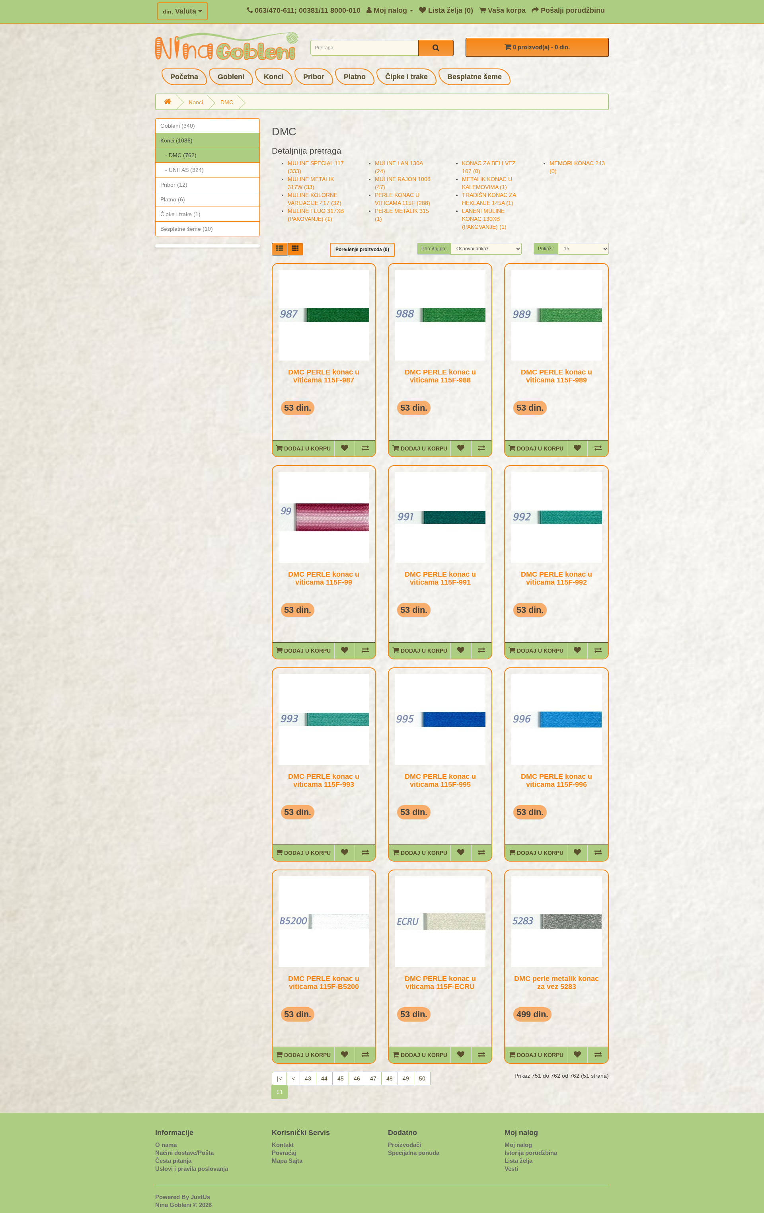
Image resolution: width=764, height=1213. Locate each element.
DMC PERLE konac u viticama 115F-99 (323, 578)
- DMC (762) (178, 155)
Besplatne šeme (474, 77)
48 (389, 1078)
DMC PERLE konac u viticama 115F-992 (556, 578)
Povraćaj (284, 1152)
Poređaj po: (433, 249)
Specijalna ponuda (413, 1152)
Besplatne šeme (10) (186, 229)
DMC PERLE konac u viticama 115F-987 (323, 376)
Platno (355, 77)
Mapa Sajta (287, 1160)
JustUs (200, 1196)
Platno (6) (172, 199)
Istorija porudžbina (531, 1152)
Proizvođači (404, 1144)
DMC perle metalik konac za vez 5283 (556, 983)
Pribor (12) (173, 184)
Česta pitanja (173, 1160)
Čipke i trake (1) (180, 214)
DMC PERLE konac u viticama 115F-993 (323, 780)
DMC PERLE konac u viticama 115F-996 (556, 780)
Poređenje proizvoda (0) (362, 249)
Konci (274, 77)
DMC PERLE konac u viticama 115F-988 (440, 376)
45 (340, 1078)
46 (357, 1078)
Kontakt (283, 1144)
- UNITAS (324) (182, 170)
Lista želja (518, 1160)
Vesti (511, 1168)
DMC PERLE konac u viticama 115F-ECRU (440, 983)
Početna (184, 77)
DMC (226, 102)
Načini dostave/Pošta (184, 1152)
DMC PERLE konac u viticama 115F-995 (440, 780)
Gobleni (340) (177, 126)
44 (324, 1078)
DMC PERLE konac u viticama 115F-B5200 (323, 983)
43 (308, 1078)
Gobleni (231, 77)
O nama (166, 1144)
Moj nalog (518, 1144)
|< (279, 1078)
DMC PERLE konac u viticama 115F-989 (556, 376)
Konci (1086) (176, 140)
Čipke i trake (406, 77)
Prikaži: (546, 249)
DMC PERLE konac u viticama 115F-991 (440, 578)
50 (422, 1078)
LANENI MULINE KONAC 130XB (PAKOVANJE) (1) (484, 219)
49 (406, 1078)
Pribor (313, 77)
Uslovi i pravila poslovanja (191, 1168)
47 (373, 1078)
